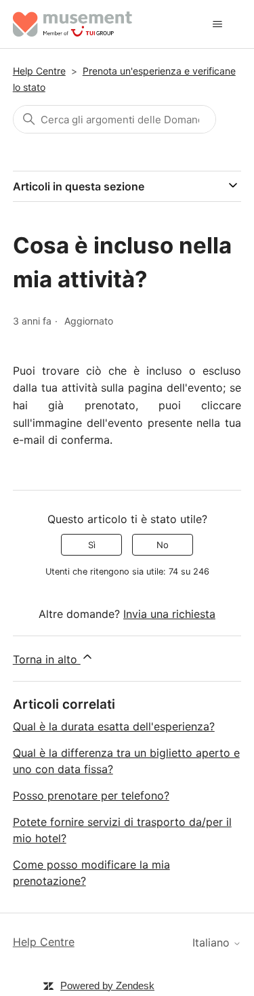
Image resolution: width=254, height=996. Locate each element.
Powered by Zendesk (107, 985)
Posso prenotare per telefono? (91, 795)
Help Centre (39, 71)
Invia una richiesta (169, 614)
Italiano (212, 942)
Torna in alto (47, 659)
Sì (92, 544)
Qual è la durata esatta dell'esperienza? (114, 726)
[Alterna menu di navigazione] (217, 24)
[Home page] (73, 24)
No (162, 544)
